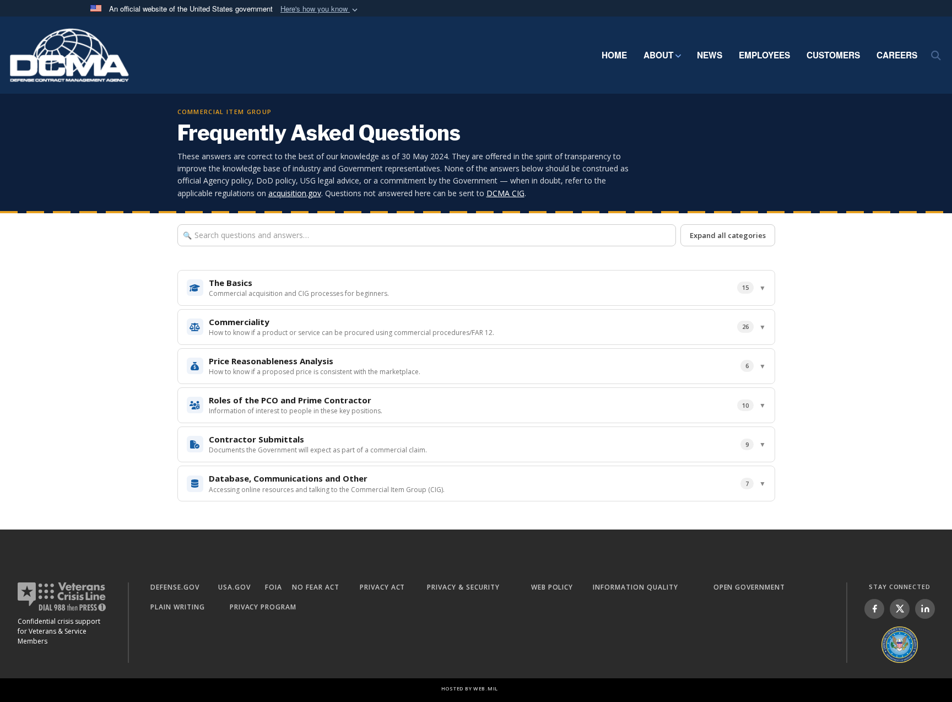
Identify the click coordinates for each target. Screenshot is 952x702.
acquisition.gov (294, 193)
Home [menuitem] (614, 55)
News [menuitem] (709, 55)
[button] (320, 9)
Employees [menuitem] (764, 55)
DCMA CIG (505, 193)
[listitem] (874, 609)
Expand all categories (728, 235)
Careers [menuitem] (897, 55)
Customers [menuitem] (833, 55)
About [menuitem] (658, 55)
